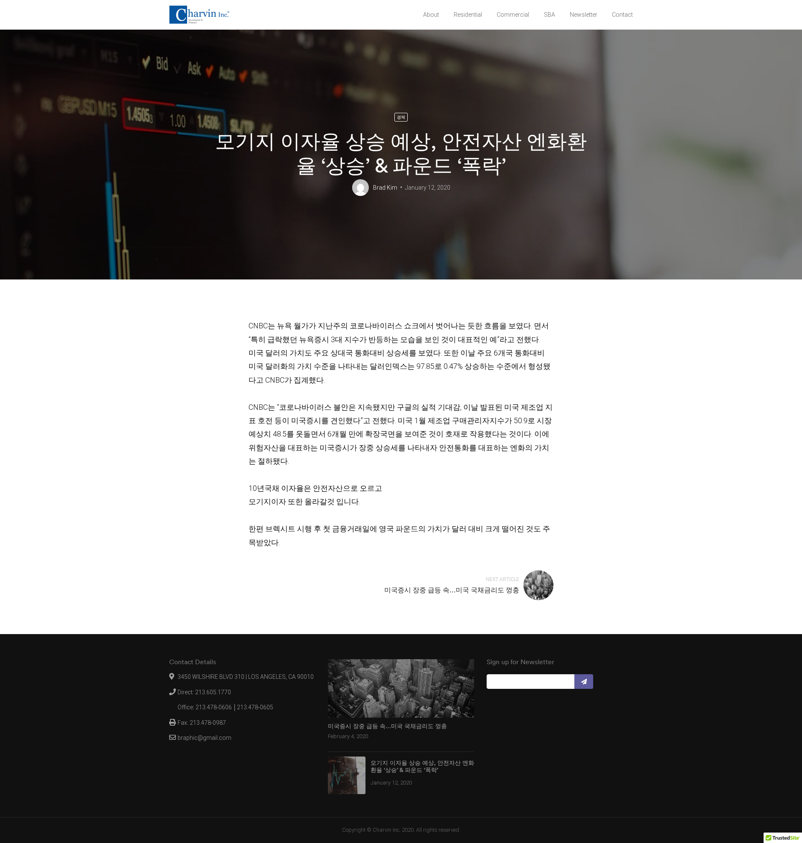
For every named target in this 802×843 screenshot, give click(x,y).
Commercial (513, 14)
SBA (549, 14)
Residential (468, 14)
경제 (401, 117)
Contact (622, 14)
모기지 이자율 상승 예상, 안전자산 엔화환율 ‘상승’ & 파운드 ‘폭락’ (422, 766)
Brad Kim (385, 187)
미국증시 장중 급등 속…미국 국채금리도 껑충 (451, 590)
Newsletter (583, 14)
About (431, 14)
